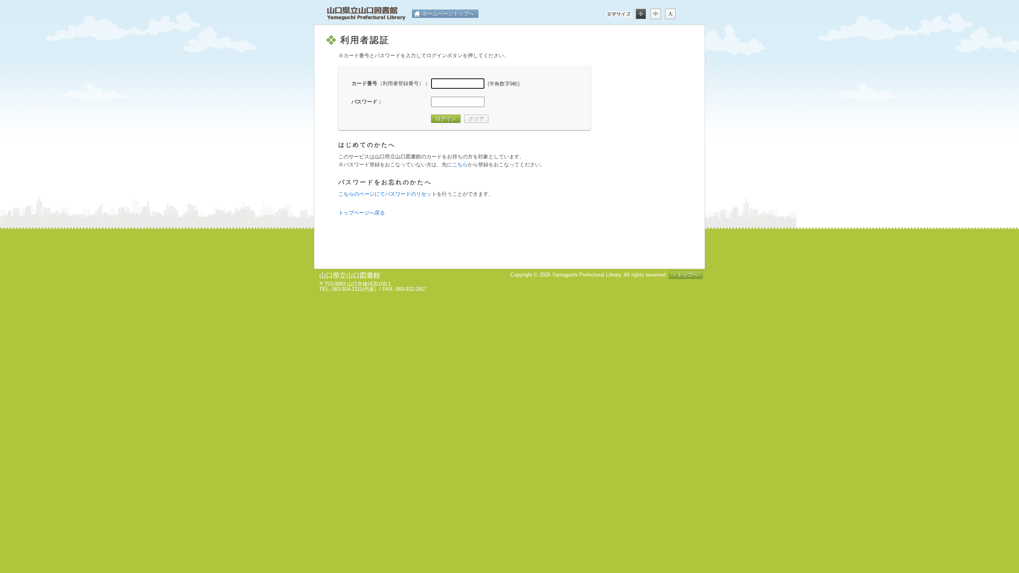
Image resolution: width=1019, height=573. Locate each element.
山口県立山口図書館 (366, 14)
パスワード (364, 102)
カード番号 (387, 83)
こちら (460, 165)
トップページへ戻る (361, 213)
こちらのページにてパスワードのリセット (387, 194)
